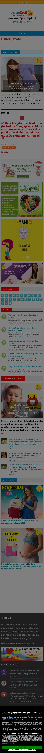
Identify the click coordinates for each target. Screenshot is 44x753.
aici (21, 725)
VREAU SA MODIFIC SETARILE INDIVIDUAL (22, 750)
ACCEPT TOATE (22, 747)
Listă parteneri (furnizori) (8, 743)
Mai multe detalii (10, 718)
